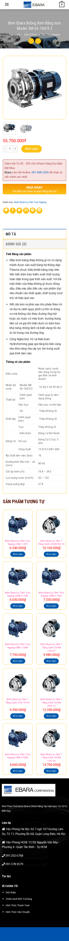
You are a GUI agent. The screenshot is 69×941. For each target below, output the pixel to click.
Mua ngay (31, 148)
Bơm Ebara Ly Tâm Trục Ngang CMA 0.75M (17, 594)
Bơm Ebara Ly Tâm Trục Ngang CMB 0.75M (51, 594)
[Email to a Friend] (26, 211)
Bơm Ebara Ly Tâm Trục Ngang (42, 34)
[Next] (60, 87)
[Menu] (7, 4)
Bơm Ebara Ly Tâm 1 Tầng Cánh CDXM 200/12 (51, 702)
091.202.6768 (14, 855)
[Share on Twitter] (19, 211)
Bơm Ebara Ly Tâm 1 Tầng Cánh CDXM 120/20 (51, 757)
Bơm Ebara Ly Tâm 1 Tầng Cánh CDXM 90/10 (51, 542)
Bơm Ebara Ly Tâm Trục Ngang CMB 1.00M (17, 646)
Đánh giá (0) (16, 244)
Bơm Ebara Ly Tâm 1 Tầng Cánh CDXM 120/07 (51, 647)
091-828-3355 (40, 172)
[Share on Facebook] (13, 211)
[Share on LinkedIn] (39, 211)
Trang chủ (15, 34)
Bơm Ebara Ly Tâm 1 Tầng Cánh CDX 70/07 (17, 701)
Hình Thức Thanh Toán (18, 905)
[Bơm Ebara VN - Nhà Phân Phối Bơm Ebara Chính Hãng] (34, 4)
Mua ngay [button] (18, 554)
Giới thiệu (11, 892)
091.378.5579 (14, 864)
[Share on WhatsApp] (6, 211)
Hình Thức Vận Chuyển (18, 911)
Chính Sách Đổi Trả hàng (19, 898)
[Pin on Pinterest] (33, 211)
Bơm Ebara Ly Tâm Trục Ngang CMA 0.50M (17, 756)
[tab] (34, 234)
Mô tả (11, 234)
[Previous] (8, 87)
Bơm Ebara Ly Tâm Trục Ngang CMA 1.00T (17, 542)
